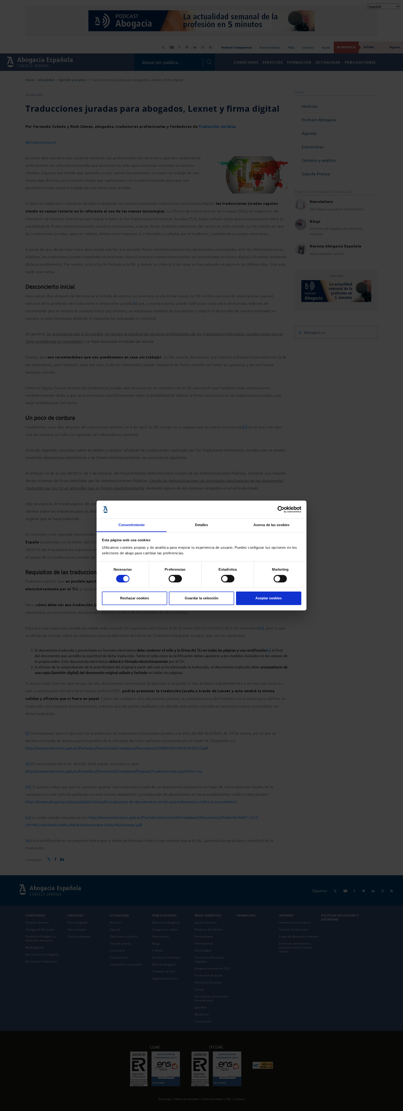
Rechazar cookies (134, 598)
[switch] (175, 579)
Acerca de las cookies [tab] (271, 525)
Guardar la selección (201, 598)
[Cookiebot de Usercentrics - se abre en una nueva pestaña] (281, 509)
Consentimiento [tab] (131, 525)
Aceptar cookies (268, 598)
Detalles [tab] (201, 525)
